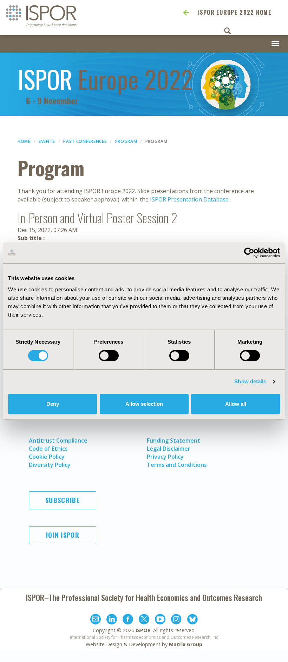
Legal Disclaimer (168, 448)
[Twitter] (144, 620)
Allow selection (144, 404)
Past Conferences (85, 141)
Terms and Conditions (177, 465)
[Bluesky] (192, 620)
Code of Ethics (48, 448)
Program (126, 141)
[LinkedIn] (111, 620)
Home (24, 141)
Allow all (235, 404)
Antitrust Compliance (58, 440)
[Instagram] (176, 620)
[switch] (109, 355)
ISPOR (143, 630)
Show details (250, 381)
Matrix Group (185, 644)
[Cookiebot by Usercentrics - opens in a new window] (249, 252)
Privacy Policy (165, 457)
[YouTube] (160, 620)
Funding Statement (173, 440)
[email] (95, 620)
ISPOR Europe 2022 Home (234, 12)
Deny (52, 404)
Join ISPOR (62, 534)
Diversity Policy (50, 465)
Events (47, 141)
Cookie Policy (47, 457)
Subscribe (62, 500)
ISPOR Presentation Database (189, 199)
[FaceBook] (128, 620)
